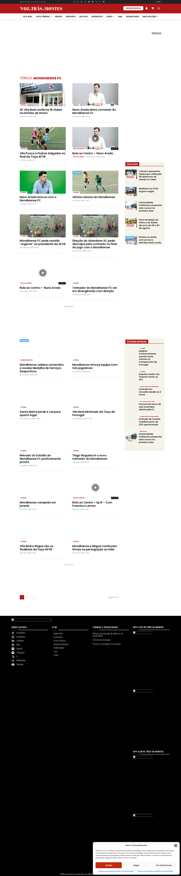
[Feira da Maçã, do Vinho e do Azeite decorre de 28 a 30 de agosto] (131, 223)
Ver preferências (164, 865)
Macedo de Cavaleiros (130, 177)
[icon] (152, 8)
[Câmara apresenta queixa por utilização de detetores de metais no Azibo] (131, 174)
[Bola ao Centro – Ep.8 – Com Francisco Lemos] (95, 487)
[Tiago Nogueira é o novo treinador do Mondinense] (95, 440)
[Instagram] (77, 1)
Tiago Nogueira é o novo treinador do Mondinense (89, 457)
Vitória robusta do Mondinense (93, 197)
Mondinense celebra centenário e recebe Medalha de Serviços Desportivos (42, 368)
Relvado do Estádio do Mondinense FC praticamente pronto (40, 458)
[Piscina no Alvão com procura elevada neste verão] (131, 240)
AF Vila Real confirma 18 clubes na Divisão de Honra (41, 111)
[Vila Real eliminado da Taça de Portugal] (95, 396)
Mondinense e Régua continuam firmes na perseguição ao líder (94, 547)
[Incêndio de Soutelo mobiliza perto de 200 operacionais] (131, 421)
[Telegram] (92, 1)
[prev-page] (127, 449)
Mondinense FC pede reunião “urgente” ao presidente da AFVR (43, 242)
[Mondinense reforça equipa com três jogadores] (95, 349)
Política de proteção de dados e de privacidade (116, 871)
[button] (175, 845)
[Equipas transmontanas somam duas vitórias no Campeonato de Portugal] (131, 353)
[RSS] (85, 1)
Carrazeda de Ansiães (130, 225)
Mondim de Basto (27, 360)
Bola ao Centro (78, 149)
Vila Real (129, 195)
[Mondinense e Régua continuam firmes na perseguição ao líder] (95, 531)
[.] (147, 8)
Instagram (20, 636)
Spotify (19, 648)
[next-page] (33, 597)
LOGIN (158, 2)
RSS (18, 644)
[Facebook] (74, 1)
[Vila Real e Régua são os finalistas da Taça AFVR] (43, 531)
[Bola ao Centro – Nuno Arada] (95, 138)
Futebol (24, 105)
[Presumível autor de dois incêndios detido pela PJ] (131, 406)
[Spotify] (88, 1)
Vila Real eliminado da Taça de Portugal (93, 413)
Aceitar (108, 865)
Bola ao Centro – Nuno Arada (92, 153)
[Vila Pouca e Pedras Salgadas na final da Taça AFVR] (43, 138)
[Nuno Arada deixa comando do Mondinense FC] (95, 94)
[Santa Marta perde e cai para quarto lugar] (43, 396)
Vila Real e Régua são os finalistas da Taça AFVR (36, 547)
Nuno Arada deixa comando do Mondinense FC (94, 111)
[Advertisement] (90, 50)
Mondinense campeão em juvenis (38, 504)
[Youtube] (103, 1)
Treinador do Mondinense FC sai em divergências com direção (94, 289)
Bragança (130, 209)
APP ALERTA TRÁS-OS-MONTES (148, 751)
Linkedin (20, 640)
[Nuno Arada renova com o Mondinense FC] (43, 182)
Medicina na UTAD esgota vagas (148, 190)
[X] (96, 1)
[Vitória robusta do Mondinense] (95, 182)
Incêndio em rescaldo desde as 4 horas (150, 392)
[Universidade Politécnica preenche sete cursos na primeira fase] (131, 205)
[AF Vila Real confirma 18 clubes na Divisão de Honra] (43, 94)
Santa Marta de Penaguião (149, 386)
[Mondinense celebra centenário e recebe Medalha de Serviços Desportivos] (43, 349)
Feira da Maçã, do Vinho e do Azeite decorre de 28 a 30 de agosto (149, 224)
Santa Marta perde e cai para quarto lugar (40, 413)
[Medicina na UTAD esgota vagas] (131, 191)
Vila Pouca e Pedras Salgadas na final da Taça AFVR (42, 155)
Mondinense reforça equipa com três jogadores (94, 366)
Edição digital (133, 8)
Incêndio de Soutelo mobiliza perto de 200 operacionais (149, 422)
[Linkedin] (81, 1)
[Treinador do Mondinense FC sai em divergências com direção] (95, 272)
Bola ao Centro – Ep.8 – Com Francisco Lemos (92, 504)
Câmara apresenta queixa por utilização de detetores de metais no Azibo (150, 175)
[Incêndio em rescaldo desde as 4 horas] (131, 391)
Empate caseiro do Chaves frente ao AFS (149, 377)
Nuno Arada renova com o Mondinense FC (38, 198)
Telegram (20, 652)
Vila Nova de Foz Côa (147, 401)
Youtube (19, 664)
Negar (136, 865)
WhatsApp (20, 660)
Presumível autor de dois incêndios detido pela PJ (150, 407)
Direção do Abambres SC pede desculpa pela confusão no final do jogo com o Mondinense (94, 244)
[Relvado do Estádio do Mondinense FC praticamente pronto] (43, 440)
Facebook (20, 632)
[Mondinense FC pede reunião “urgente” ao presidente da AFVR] (43, 225)
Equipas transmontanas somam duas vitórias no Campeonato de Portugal (148, 357)
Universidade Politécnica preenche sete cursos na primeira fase (150, 206)
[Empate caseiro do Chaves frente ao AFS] (131, 376)
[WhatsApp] (99, 1)
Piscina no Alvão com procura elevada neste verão (150, 240)
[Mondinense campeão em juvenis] (43, 487)
